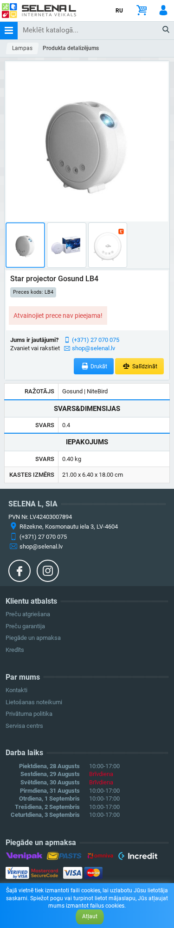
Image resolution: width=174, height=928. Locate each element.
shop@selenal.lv (93, 348)
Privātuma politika (29, 713)
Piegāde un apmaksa (33, 637)
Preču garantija (25, 626)
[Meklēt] (166, 30)
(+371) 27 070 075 (95, 339)
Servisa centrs (24, 725)
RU (119, 10)
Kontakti (16, 690)
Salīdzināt (144, 366)
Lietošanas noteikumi (34, 702)
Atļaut (89, 916)
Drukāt (98, 366)
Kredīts (15, 649)
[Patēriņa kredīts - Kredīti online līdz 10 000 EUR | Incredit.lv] (137, 858)
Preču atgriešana (28, 614)
